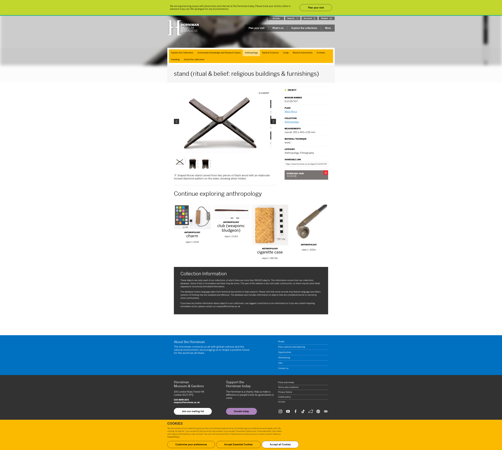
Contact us (283, 368)
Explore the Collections (182, 52)
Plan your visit (256, 28)
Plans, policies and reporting (291, 347)
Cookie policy (284, 397)
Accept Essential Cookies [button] (238, 444)
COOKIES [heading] (175, 424)
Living (286, 52)
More (328, 28)
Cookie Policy (173, 437)
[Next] (273, 121)
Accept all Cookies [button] (280, 444)
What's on (278, 28)
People (281, 341)
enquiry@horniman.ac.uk (228, 306)
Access (276, 18)
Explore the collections (304, 28)
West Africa (291, 111)
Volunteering (284, 357)
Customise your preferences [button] (191, 444)
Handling (175, 59)
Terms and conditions (288, 387)
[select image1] (193, 163)
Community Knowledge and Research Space (219, 52)
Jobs (280, 363)
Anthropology (251, 52)
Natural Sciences (270, 52)
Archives (321, 52)
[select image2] (205, 163)
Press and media (286, 382)
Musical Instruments (302, 52)
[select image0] (180, 161)
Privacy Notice (285, 392)
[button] (297, 18)
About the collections (194, 59)
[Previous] (176, 121)
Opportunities (284, 352)
